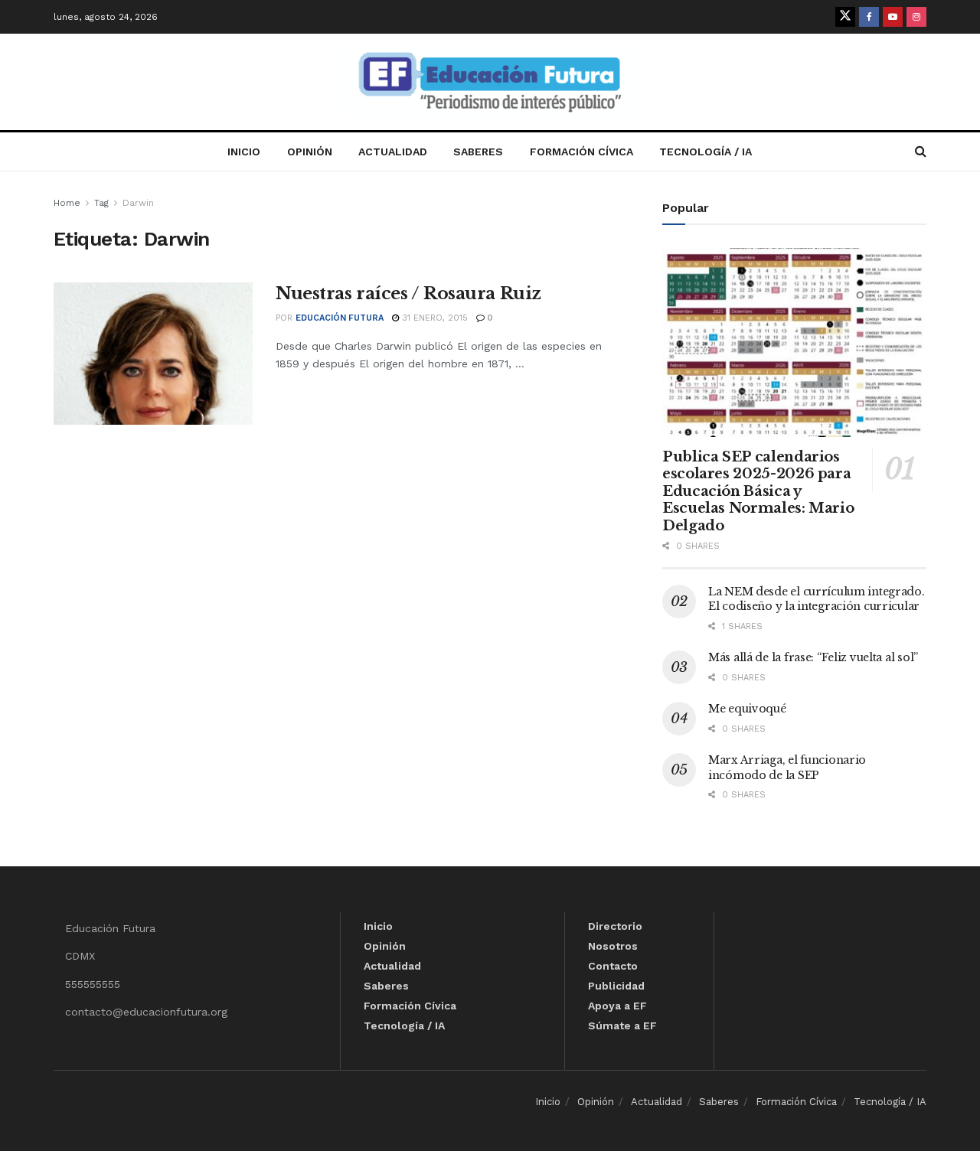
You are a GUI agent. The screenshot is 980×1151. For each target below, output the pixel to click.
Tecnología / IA (705, 151)
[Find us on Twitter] (845, 17)
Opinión (309, 151)
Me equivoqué (747, 709)
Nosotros (613, 946)
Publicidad (616, 986)
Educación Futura (340, 318)
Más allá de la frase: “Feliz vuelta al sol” (813, 657)
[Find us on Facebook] (869, 17)
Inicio (243, 151)
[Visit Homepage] (490, 82)
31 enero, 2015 (433, 318)
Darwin (138, 202)
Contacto (613, 966)
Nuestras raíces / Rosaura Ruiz (408, 293)
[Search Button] (920, 151)
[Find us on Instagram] (916, 17)
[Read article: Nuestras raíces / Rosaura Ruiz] (153, 353)
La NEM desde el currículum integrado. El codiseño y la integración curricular (816, 599)
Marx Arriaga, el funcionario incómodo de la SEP (787, 767)
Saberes (478, 151)
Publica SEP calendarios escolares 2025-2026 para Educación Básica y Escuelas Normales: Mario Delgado (758, 491)
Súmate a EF (622, 1025)
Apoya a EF (617, 1005)
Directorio (615, 926)
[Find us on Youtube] (893, 17)
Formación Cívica (581, 151)
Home (67, 202)
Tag (101, 202)
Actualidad (392, 151)
